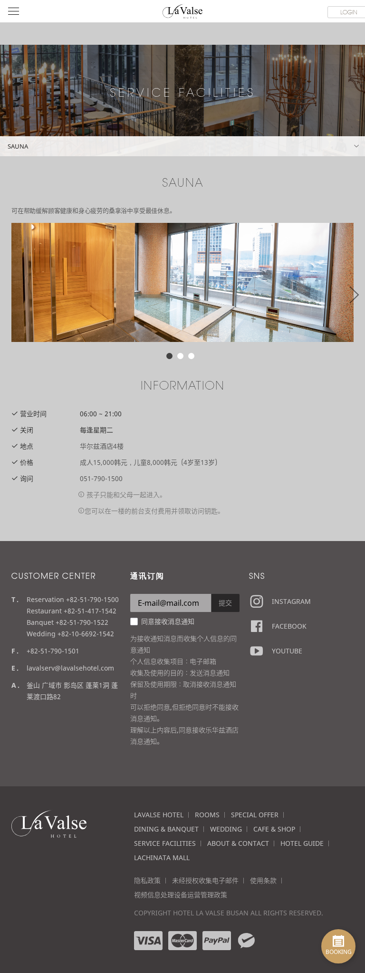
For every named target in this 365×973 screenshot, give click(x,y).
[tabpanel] (182, 282)
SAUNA (18, 146)
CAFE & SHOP (274, 828)
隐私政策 (147, 880)
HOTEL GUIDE (302, 843)
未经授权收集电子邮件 (205, 880)
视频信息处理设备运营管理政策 (180, 894)
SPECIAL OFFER (255, 814)
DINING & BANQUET (166, 828)
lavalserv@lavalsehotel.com (70, 667)
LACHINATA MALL (162, 857)
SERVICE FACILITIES (165, 843)
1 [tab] (169, 356)
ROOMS (207, 814)
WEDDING (226, 828)
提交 (225, 602)
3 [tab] (191, 356)
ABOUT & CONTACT (238, 843)
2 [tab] (180, 356)
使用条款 (263, 880)
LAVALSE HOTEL (158, 814)
